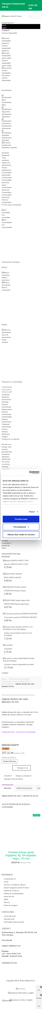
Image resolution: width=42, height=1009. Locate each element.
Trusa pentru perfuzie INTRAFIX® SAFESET (20, 617)
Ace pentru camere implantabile (6, 77)
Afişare (32, 512)
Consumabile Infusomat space (6, 182)
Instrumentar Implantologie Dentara (7, 416)
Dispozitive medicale (9, 147)
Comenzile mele (10, 916)
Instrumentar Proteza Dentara (6, 429)
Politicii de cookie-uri (27, 504)
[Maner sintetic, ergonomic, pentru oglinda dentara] (35, 699)
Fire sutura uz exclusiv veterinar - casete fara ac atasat (6, 467)
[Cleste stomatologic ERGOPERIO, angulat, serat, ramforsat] (38, 699)
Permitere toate (21, 519)
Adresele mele (9, 919)
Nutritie (4, 324)
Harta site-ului (9, 896)
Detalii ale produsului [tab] (24, 788)
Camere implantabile (9, 33)
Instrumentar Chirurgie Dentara (6, 402)
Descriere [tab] (7, 788)
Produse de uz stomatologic (12, 382)
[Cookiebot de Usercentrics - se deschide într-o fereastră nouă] (29, 472)
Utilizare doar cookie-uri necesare (21, 535)
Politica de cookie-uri (11, 891)
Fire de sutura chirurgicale (11, 205)
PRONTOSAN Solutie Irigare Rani (16, 604)
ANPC (6, 899)
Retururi (7, 902)
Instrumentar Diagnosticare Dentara (7, 409)
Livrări (6, 882)
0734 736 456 (32, 7)
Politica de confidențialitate (13, 893)
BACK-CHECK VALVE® (12, 577)
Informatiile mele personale (14, 922)
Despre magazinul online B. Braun (16, 888)
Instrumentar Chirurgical (11, 262)
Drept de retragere (11, 905)
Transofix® (8, 649)
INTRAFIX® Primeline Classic (15, 591)
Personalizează (20, 527)
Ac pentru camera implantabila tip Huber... (19, 664)
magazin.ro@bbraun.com (11, 946)
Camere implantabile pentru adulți (6, 63)
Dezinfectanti (6, 90)
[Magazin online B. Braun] (14, 16)
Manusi (4, 267)
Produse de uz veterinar (10, 439)
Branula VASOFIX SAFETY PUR (16, 564)
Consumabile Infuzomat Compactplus (6, 189)
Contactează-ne (10, 879)
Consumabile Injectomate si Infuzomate (7, 175)
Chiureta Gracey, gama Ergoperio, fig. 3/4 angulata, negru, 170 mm (21, 855)
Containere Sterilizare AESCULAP (6, 456)
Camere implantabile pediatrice (6, 48)
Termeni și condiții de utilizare (15, 885)
